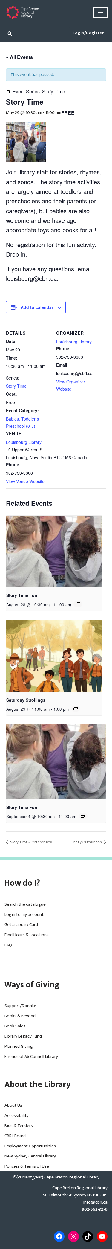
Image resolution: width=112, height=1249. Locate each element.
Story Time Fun (21, 595)
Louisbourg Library (24, 442)
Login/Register (88, 33)
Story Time (16, 386)
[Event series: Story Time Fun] (78, 604)
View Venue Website (25, 481)
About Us (13, 1105)
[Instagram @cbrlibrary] (73, 1236)
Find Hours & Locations (26, 935)
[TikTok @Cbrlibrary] (87, 1236)
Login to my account (24, 914)
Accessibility (16, 1115)
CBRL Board (15, 1136)
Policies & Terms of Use (26, 1166)
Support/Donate (20, 1005)
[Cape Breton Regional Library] (22, 12)
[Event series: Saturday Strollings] (75, 708)
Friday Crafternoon (87, 841)
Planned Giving (18, 1046)
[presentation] (54, 551)
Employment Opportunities (30, 1146)
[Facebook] (59, 1236)
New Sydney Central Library (30, 1156)
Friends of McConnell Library (31, 1056)
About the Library (37, 1084)
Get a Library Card (21, 924)
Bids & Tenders (18, 1125)
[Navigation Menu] (100, 12)
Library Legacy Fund (23, 1036)
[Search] (9, 33)
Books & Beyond (20, 1016)
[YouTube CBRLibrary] (102, 1236)
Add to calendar (37, 307)
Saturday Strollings (25, 700)
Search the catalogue (25, 904)
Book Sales (14, 1026)
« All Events (19, 57)
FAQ (8, 945)
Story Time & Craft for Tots (30, 841)
